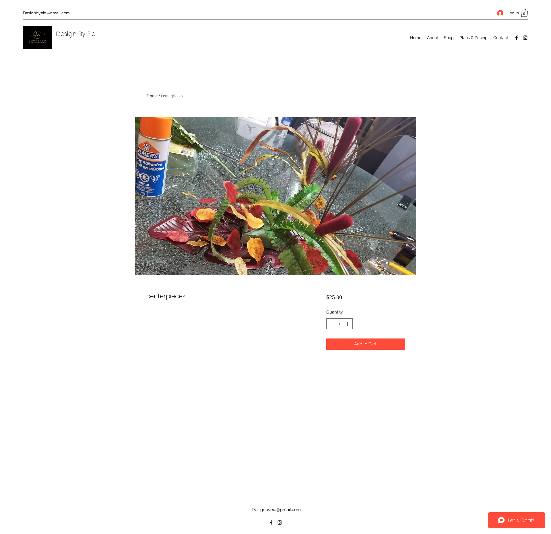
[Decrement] (331, 324)
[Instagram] (525, 37)
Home (152, 95)
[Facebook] (516, 37)
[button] (524, 13)
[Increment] (348, 324)
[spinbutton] (339, 324)
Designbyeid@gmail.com (46, 13)
